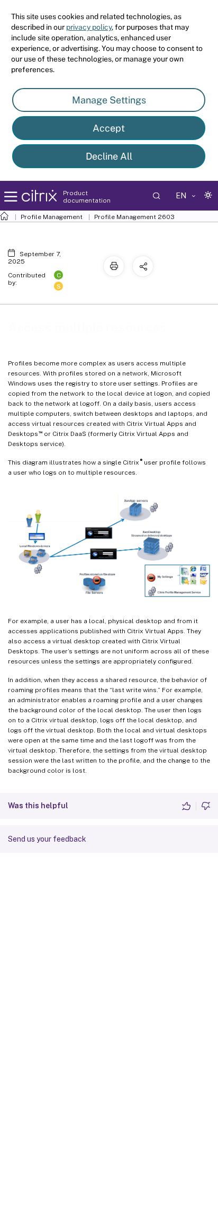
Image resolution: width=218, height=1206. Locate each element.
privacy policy (89, 27)
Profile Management (52, 217)
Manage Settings (109, 100)
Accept (109, 128)
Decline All (109, 156)
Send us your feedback (47, 839)
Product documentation (87, 196)
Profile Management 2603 (134, 217)
